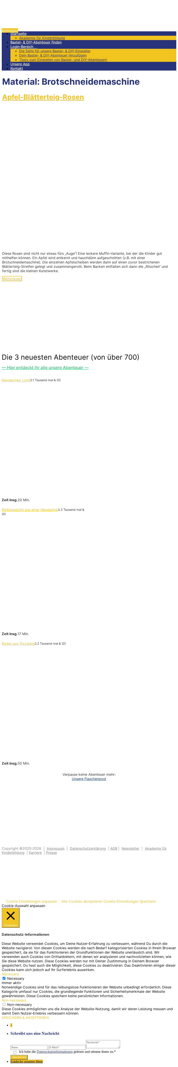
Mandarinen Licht (16, 380)
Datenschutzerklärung (88, 848)
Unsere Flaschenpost (89, 779)
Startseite (18, 33)
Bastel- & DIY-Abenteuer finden (36, 42)
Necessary (15, 978)
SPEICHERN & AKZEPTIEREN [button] (25, 1017)
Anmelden (10, 30)
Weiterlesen (12, 278)
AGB (113, 848)
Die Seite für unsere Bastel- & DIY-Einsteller (55, 51)
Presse (51, 852)
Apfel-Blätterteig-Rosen (43, 97)
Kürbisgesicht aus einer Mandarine (30, 509)
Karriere (35, 852)
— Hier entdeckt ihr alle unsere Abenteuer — (45, 367)
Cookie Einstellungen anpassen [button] (31, 901)
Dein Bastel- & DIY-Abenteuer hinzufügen (53, 55)
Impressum (55, 848)
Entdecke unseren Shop (26, 1061)
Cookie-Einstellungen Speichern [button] (130, 901)
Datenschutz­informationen (55, 1052)
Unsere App (20, 64)
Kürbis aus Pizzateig (18, 643)
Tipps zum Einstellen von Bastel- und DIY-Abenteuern (63, 59)
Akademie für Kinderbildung (42, 38)
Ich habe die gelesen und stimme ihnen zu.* (67, 1052)
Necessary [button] (10, 974)
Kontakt (16, 68)
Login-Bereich (24, 46)
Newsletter (130, 848)
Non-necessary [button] (14, 1000)
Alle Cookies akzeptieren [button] (81, 901)
